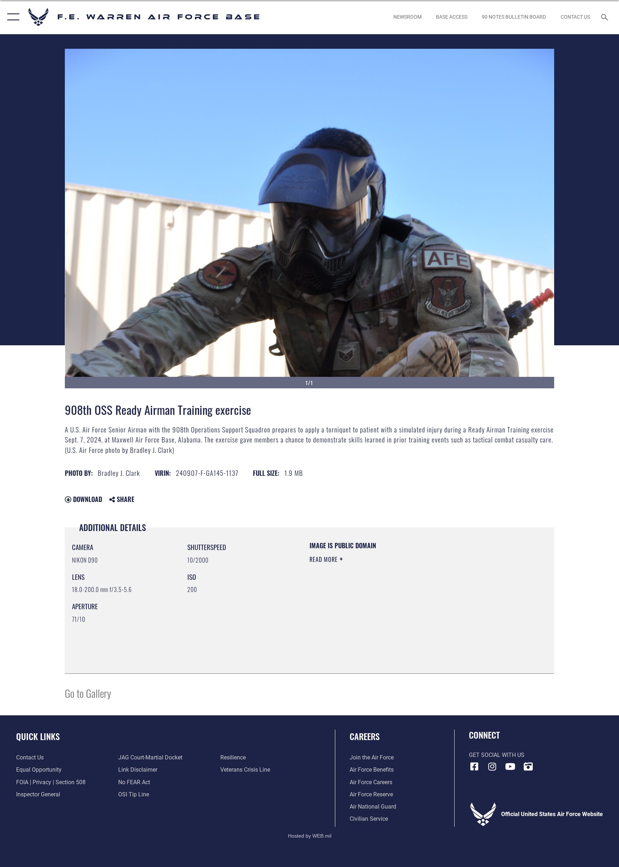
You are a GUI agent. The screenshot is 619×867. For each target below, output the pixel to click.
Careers (365, 736)
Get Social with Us (496, 755)
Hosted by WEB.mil (309, 836)
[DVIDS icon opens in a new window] (528, 766)
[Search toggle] (605, 17)
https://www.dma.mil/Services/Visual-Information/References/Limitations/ (394, 605)
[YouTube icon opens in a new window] (510, 766)
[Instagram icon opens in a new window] (492, 766)
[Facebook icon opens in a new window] (474, 766)
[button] (11, 17)
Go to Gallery (88, 693)
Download (86, 499)
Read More (325, 559)
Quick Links (38, 736)
